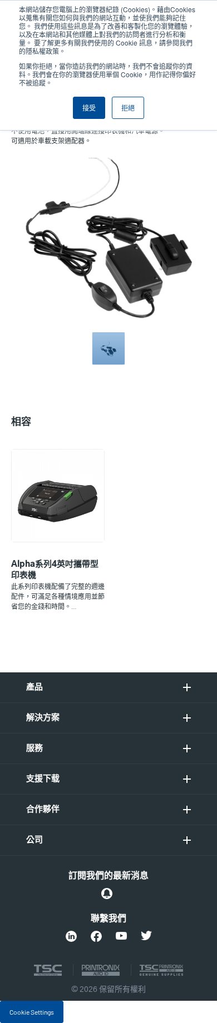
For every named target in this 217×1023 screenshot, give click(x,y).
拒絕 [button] (128, 107)
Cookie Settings (31, 1012)
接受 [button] (89, 107)
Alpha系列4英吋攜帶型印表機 (54, 570)
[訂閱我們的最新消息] (106, 893)
